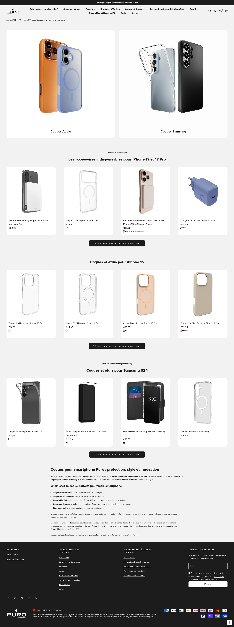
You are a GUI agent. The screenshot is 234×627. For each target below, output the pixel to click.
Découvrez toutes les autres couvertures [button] (117, 243)
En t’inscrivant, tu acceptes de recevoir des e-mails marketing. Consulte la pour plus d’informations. (207, 576)
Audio (123, 13)
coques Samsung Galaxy (142, 526)
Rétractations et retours (68, 575)
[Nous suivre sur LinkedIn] (36, 598)
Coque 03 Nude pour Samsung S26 (25, 431)
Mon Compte (64, 557)
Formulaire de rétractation (69, 580)
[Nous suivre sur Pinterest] (22, 598)
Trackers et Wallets (110, 9)
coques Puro (59, 523)
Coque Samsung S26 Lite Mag (195, 431)
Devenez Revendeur (15, 559)
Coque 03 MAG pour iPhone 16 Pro (82, 323)
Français (57, 610)
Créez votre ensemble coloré (44, 9)
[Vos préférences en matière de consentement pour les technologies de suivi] (229, 622)
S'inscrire (208, 584)
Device (135, 13)
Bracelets (90, 9)
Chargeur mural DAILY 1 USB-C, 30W (198, 220)
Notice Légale (129, 557)
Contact (62, 589)
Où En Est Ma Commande (69, 562)
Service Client (64, 584)
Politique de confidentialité (134, 571)
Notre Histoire (12, 555)
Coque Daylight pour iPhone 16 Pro (140, 323)
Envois (61, 571)
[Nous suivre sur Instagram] (15, 598)
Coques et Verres (71, 9)
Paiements (63, 566)
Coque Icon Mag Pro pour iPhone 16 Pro (200, 323)
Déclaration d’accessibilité (134, 575)
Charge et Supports (134, 9)
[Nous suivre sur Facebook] (7, 598)
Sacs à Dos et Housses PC (102, 13)
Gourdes (194, 9)
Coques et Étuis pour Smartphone (51, 20)
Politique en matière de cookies (136, 566)
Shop (16, 20)
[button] (50, 171)
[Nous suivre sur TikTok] (29, 598)
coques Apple (56, 526)
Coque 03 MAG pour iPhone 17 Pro (82, 220)
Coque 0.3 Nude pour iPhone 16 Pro (26, 323)
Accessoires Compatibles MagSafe (167, 9)
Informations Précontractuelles (136, 562)
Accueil (9, 20)
